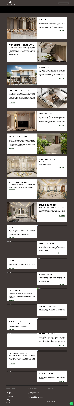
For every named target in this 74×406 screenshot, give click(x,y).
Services (26, 3)
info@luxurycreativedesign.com (37, 397)
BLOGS (46, 3)
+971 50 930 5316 (34, 395)
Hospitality (9, 392)
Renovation (9, 400)
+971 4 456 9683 (34, 396)
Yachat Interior (10, 393)
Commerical (9, 395)
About (36, 3)
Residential (9, 390)
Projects (31, 3)
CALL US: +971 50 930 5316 (63, 3)
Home (21, 3)
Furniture (42, 3)
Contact (51, 3)
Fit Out (8, 399)
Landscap (8, 397)
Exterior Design (10, 396)
